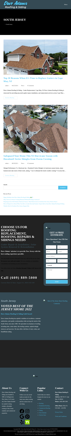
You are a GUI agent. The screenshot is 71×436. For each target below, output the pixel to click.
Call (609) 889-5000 (19, 277)
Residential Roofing (44, 405)
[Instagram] (27, 411)
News (22, 85)
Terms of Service (49, 434)
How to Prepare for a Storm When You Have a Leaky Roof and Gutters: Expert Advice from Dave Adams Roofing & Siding (34, 203)
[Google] (22, 416)
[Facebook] (22, 411)
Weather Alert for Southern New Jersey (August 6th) (16, 206)
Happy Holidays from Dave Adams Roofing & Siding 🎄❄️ (18, 197)
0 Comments (30, 85)
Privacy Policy (59, 412)
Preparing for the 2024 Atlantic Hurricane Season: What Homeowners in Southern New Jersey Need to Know (30, 201)
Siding (41, 410)
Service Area (42, 415)
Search (5, 184)
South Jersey (9, 24)
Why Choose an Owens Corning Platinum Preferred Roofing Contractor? (22, 199)
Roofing (41, 403)
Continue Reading (11, 97)
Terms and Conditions (61, 416)
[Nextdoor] (27, 422)
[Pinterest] (27, 416)
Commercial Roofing (44, 408)
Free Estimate (42, 412)
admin (7, 85)
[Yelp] (22, 422)
